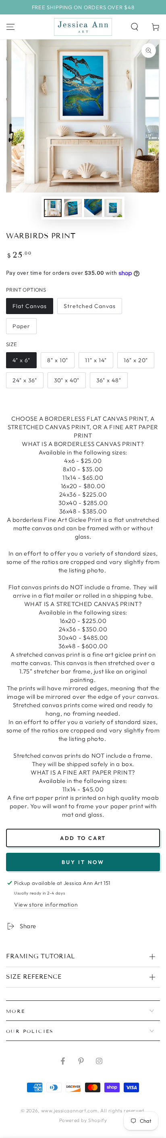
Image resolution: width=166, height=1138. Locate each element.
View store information (46, 904)
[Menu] (10, 27)
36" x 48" (108, 380)
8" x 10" (57, 360)
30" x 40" (66, 380)
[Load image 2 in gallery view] (73, 208)
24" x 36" (24, 380)
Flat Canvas (29, 306)
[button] (134, 27)
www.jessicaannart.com (69, 1111)
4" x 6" (21, 360)
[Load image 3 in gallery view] (93, 208)
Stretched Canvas (90, 306)
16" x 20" (136, 360)
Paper (21, 326)
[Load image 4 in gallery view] (113, 208)
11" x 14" (96, 360)
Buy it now (83, 862)
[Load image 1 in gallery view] (53, 208)
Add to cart (83, 838)
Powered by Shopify (83, 1120)
